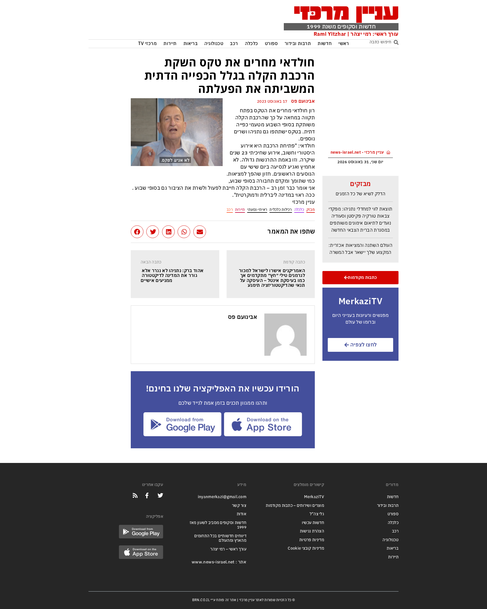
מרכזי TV (147, 43)
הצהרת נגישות (312, 531)
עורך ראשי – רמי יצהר (228, 549)
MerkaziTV (314, 497)
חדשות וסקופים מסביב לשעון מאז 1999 (218, 525)
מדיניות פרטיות (311, 540)
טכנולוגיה (213, 43)
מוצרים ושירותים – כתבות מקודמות (295, 505)
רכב (234, 43)
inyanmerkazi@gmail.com (222, 497)
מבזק (310, 209)
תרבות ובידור (298, 43)
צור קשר (239, 505)
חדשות (325, 43)
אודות (241, 514)
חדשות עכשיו (313, 522)
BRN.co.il (201, 600)
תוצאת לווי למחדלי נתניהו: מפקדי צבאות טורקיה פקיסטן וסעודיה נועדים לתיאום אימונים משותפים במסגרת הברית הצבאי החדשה (361, 216)
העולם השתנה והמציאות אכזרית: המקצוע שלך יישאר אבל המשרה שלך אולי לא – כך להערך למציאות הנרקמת (360, 252)
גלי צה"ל (317, 514)
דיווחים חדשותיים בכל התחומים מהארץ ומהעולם (220, 538)
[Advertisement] (173, 21)
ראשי (343, 43)
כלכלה (251, 43)
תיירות (169, 43)
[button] (199, 231)
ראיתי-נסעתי (257, 209)
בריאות (190, 43)
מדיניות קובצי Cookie (306, 548)
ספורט (271, 43)
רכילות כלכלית (280, 209)
